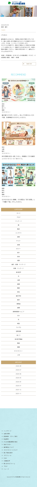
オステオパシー (18, 351)
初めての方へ (7, 444)
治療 (18, 280)
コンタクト (18, 233)
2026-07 (18, 370)
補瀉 (18, 323)
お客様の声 (7, 461)
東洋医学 (18, 272)
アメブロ (18, 327)
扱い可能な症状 (8, 453)
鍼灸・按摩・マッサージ (18, 264)
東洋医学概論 (18, 339)
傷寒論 (18, 304)
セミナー (18, 249)
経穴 (18, 252)
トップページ (7, 431)
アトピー (18, 241)
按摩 (18, 245)
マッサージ (18, 221)
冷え (18, 315)
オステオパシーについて (11, 450)
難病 (18, 288)
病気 (18, 292)
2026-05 (18, 378)
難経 (18, 343)
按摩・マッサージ (18, 268)
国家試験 (18, 331)
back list (29, 64)
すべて (18, 213)
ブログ (18, 217)
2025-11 (18, 393)
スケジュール (7, 455)
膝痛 (18, 308)
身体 (18, 256)
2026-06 (18, 374)
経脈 (18, 260)
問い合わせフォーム (9, 463)
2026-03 (18, 382)
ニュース (6, 469)
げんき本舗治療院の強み (11, 442)
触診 (18, 229)
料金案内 (6, 439)
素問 (18, 237)
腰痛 (18, 284)
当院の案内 (7, 434)
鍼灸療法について (9, 447)
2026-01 (18, 386)
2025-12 (18, 390)
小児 (18, 355)
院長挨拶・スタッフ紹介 (11, 436)
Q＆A (5, 458)
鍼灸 (18, 300)
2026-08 (18, 366)
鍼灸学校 (18, 296)
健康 (18, 347)
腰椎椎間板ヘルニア (18, 311)
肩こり (18, 335)
